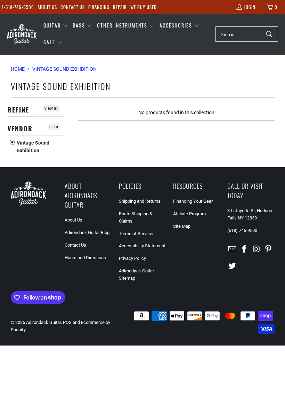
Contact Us (72, 6)
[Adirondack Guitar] (21, 34)
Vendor (20, 128)
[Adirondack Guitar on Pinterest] (268, 249)
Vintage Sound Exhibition (32, 146)
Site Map (181, 226)
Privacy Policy (132, 258)
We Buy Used (143, 6)
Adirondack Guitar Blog (87, 232)
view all (51, 108)
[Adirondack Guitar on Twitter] (232, 266)
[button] (55, 25)
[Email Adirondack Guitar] (232, 249)
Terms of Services (137, 233)
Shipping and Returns (140, 201)
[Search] (269, 34)
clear (53, 126)
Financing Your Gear (193, 201)
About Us (47, 6)
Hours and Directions (85, 257)
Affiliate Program (189, 213)
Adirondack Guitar (43, 322)
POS (67, 322)
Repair (120, 6)
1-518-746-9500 (18, 6)
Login (249, 6)
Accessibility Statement (142, 245)
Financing (98, 6)
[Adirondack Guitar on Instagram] (256, 249)
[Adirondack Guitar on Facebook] (244, 249)
